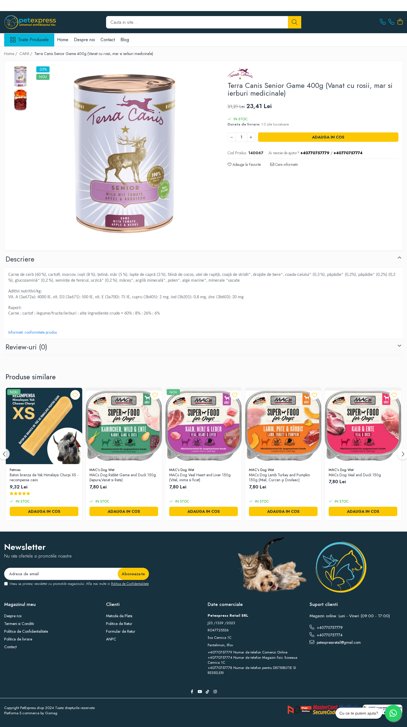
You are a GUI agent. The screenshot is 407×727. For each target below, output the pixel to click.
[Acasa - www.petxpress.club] (32, 22)
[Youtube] (199, 691)
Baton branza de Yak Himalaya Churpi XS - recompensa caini (44, 477)
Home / (11, 53)
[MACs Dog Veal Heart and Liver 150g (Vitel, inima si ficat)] (203, 426)
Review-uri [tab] (26, 347)
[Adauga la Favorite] (75, 395)
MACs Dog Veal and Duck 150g (355, 474)
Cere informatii (286, 164)
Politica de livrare (18, 639)
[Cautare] (294, 22)
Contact (108, 39)
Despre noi (84, 39)
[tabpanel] (124, 154)
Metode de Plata (119, 616)
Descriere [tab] (20, 259)
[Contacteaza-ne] (383, 22)
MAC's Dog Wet (101, 469)
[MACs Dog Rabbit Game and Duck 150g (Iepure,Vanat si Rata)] (124, 426)
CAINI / (26, 53)
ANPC (111, 639)
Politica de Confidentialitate (130, 583)
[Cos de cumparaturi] (400, 22)
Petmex (15, 469)
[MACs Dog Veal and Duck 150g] (363, 426)
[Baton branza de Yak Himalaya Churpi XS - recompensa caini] (44, 426)
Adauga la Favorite (246, 164)
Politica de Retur (119, 623)
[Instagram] (215, 691)
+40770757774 (329, 635)
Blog (124, 39)
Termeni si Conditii (19, 623)
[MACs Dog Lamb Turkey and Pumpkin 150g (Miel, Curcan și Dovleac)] (283, 426)
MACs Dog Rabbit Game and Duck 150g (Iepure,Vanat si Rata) (122, 477)
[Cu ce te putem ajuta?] (393, 713)
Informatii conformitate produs (32, 332)
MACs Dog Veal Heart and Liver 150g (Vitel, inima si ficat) (200, 477)
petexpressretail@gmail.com (338, 642)
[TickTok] (207, 691)
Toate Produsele (33, 40)
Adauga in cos (328, 137)
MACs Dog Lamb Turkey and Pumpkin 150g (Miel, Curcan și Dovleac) (279, 477)
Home (62, 39)
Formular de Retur (120, 631)
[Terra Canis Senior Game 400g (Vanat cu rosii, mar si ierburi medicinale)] (124, 154)
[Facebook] (192, 691)
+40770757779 (329, 627)
